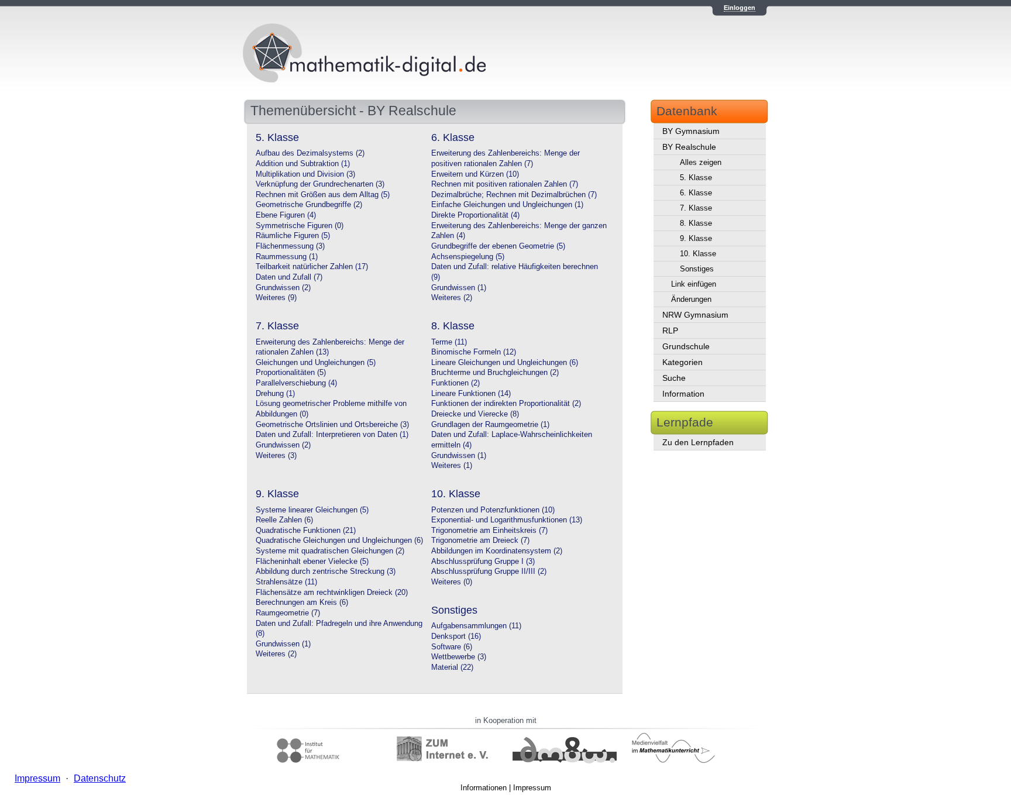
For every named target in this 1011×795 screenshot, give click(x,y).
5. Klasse (696, 177)
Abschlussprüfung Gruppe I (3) (483, 561)
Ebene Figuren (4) (286, 215)
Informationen (483, 787)
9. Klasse (696, 238)
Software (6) (451, 647)
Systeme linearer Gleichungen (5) (312, 510)
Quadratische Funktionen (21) (306, 530)
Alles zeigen (700, 162)
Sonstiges (697, 268)
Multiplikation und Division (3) (305, 174)
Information (683, 393)
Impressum (532, 787)
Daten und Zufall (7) (289, 277)
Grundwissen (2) (283, 288)
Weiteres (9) (276, 298)
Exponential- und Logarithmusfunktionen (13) (506, 520)
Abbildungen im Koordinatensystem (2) (496, 551)
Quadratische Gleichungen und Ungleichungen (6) (339, 540)
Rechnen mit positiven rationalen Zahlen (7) (504, 184)
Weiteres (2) (451, 298)
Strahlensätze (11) (286, 582)
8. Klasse (696, 223)
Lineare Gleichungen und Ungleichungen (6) (504, 363)
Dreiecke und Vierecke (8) (475, 414)
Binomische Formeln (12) (473, 352)
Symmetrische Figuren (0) (299, 226)
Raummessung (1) (287, 257)
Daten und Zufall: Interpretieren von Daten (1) (332, 435)
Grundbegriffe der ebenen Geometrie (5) (498, 246)
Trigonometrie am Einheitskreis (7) (489, 530)
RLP (670, 330)
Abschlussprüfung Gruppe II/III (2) (488, 571)
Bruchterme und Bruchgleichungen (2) (495, 373)
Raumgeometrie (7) (288, 613)
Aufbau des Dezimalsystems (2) (310, 153)
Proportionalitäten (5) (291, 373)
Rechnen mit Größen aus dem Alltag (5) (323, 195)
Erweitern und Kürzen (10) (475, 174)
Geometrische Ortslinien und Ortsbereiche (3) (332, 425)
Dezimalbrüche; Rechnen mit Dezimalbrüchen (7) (514, 195)
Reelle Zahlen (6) (284, 520)
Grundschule (686, 346)
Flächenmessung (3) (290, 246)
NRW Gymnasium (695, 314)
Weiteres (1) (451, 466)
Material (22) (452, 667)
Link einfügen (693, 284)
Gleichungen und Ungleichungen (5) (316, 363)
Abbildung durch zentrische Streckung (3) (326, 571)
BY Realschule (689, 147)
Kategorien (682, 362)
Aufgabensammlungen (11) (476, 626)
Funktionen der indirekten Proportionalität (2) (506, 404)
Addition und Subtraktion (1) (303, 164)
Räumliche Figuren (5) (293, 236)
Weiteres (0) (451, 582)
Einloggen (739, 7)
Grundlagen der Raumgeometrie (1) (490, 425)
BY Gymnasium (691, 131)
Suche (674, 378)
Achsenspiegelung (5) (467, 257)
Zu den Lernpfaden (698, 442)
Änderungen (691, 299)
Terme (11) (449, 342)
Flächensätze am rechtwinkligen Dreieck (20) (332, 592)
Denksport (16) (456, 636)
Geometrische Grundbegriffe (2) (309, 205)
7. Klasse (696, 208)
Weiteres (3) (276, 456)
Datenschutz (100, 778)
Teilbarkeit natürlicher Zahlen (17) (312, 267)
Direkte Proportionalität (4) (475, 215)
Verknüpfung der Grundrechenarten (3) (320, 184)
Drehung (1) (275, 394)
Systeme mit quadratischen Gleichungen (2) (330, 551)
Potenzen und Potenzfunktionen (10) (493, 510)
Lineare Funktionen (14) (471, 394)
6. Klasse (696, 192)
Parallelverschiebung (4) (296, 383)
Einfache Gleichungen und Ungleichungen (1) (507, 205)
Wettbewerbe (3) (458, 657)
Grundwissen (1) (458, 288)
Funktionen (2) (455, 383)
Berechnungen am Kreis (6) (302, 602)
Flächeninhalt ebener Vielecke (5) (312, 561)
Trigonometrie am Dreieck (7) (480, 540)
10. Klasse (698, 253)
